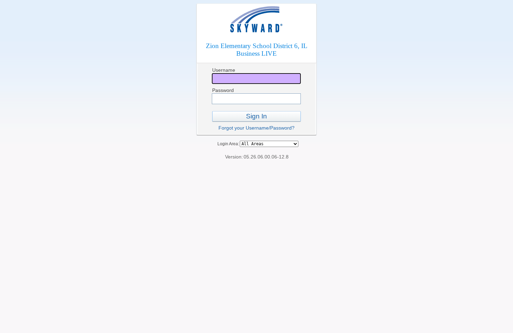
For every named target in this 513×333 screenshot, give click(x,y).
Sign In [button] (256, 116)
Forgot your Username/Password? (256, 128)
